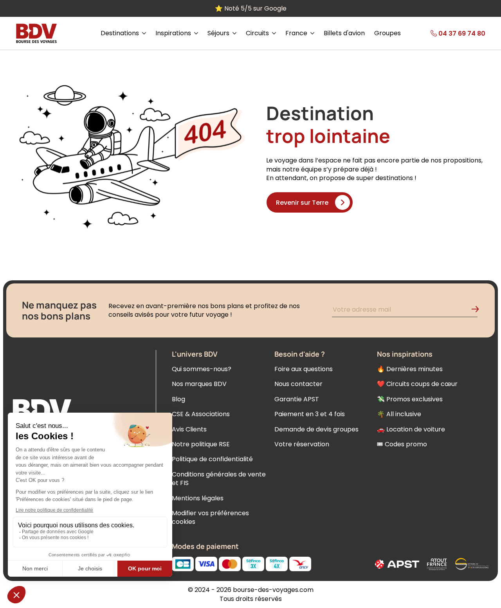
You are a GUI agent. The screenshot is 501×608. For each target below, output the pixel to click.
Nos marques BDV (199, 383)
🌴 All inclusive (399, 414)
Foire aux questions (303, 368)
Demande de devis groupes (316, 429)
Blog (178, 399)
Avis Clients (189, 429)
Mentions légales (197, 498)
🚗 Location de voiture (411, 429)
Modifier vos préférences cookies (210, 517)
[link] (446, 33)
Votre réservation (301, 444)
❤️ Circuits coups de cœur (417, 383)
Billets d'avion (344, 33)
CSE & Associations (201, 414)
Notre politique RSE (201, 444)
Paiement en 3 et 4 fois (309, 414)
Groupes (387, 33)
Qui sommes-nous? (201, 368)
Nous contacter (298, 383)
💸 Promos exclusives (410, 399)
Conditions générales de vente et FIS (219, 478)
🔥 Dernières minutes (410, 368)
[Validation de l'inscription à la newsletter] (478, 310)
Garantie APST (296, 399)
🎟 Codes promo (402, 444)
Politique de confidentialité (212, 459)
